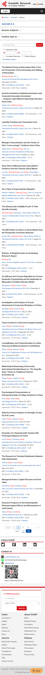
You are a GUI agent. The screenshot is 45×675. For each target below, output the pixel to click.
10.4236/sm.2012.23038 (15, 314)
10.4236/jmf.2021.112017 (15, 222)
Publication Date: (11, 50)
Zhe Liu (26, 149)
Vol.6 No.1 (19, 515)
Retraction (28, 651)
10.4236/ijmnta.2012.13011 (16, 335)
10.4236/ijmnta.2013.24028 (16, 448)
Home (6, 17)
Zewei (19, 309)
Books (4, 624)
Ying (15, 398)
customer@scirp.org (12, 557)
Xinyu (17, 462)
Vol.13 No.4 (28, 239)
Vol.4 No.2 (19, 381)
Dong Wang (34, 172)
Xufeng (7, 462)
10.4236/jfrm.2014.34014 (15, 85)
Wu (6, 259)
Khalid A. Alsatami (8, 192)
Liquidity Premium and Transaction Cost (19, 122)
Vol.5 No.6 (15, 422)
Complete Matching (13, 56)
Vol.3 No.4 (34, 79)
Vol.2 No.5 (37, 465)
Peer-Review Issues (31, 628)
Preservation (28, 648)
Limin (6, 326)
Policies (28, 638)
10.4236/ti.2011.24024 (14, 294)
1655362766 (9, 563)
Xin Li (16, 76)
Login (5, 11)
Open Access (29, 641)
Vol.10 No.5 (28, 108)
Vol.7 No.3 (21, 195)
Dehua (7, 349)
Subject (4, 621)
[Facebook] (14, 544)
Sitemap (5, 628)
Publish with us (10, 37)
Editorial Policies (30, 621)
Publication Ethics (30, 645)
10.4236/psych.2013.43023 (16, 404)
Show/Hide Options (9, 59)
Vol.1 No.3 (14, 332)
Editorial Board (30, 56)
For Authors (28, 624)
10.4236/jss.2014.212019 (15, 494)
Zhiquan (17, 419)
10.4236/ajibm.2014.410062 (16, 157)
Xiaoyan (18, 349)
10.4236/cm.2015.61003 (15, 518)
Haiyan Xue (6, 105)
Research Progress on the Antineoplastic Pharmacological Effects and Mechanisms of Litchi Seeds (21, 505)
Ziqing (7, 378)
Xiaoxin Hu (36, 213)
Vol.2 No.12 (30, 489)
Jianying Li (18, 213)
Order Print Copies (8, 648)
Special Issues (29, 634)
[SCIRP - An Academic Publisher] (16, 4)
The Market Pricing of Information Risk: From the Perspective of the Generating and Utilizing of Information (22, 70)
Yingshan (18, 378)
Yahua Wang (28, 236)
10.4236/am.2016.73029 (15, 198)
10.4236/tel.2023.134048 (15, 245)
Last (16, 531)
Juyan (6, 512)
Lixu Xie (5, 172)
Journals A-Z (6, 618)
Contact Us (6, 631)
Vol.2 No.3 (17, 312)
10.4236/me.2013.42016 (15, 384)
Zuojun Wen (6, 236)
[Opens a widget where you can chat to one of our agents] (36, 671)
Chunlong (8, 486)
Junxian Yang (7, 125)
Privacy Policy (29, 654)
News (4, 634)
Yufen (6, 419)
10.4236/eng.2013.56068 (15, 425)
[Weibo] (35, 544)
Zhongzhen (8, 285)
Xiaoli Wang (27, 213)
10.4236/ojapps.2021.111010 (16, 268)
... (33, 527)
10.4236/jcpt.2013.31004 (15, 358)
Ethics (26, 618)
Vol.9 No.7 (28, 175)
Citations (24, 88)
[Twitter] (3, 544)
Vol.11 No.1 (31, 262)
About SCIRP (30, 614)
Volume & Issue (7, 661)
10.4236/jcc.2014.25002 (14, 471)
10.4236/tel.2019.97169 (14, 181)
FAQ (3, 658)
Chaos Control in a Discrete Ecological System (22, 323)
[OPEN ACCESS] (38, 4)
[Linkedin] (24, 544)
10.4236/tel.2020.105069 (15, 114)
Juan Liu (31, 192)
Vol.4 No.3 (14, 401)
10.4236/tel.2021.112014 (15, 134)
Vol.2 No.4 (26, 288)
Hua (6, 398)
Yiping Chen (6, 149)
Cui (16, 512)
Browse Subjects (11, 30)
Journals (14, 17)
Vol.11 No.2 (28, 128)
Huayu (21, 285)
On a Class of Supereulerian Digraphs (18, 189)
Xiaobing (7, 309)
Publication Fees (30, 631)
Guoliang (21, 486)
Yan (25, 172)
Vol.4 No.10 (16, 155)
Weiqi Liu (37, 236)
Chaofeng (18, 326)
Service (5, 638)
